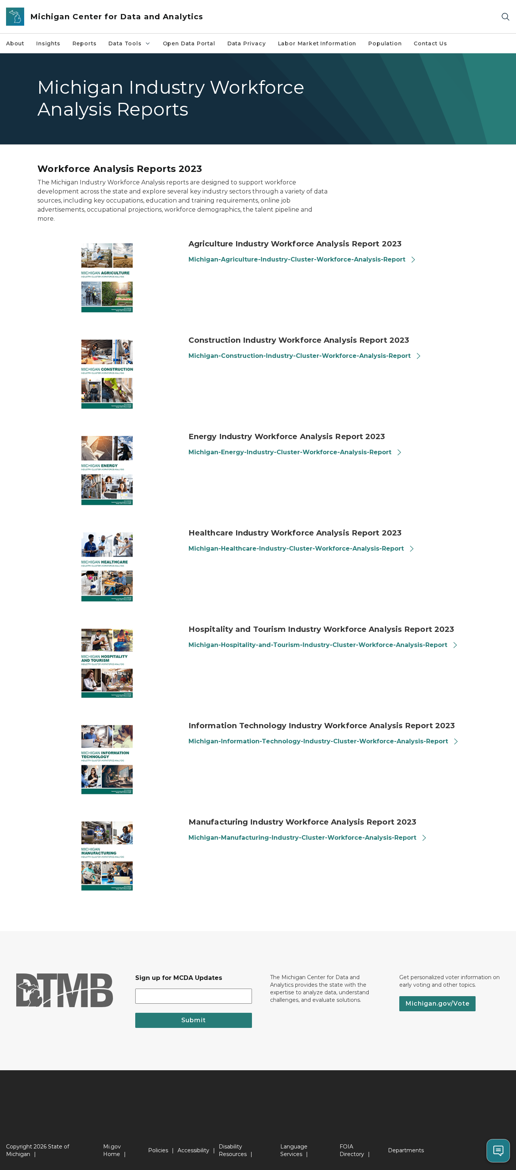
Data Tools (124, 43)
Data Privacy (246, 43)
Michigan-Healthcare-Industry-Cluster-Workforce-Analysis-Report (296, 548)
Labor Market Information (317, 43)
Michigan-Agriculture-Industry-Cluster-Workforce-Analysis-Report (296, 259)
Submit (193, 1020)
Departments (406, 1150)
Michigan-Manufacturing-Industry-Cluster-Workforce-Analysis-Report (302, 837)
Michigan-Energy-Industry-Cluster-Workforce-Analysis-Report (289, 452)
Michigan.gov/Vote (437, 1003)
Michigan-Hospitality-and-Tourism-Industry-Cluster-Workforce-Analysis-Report (317, 644)
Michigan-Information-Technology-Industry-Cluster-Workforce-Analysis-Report (318, 741)
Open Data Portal (189, 43)
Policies (158, 1150)
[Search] (505, 17)
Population (385, 43)
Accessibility (193, 1150)
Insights (48, 43)
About (15, 43)
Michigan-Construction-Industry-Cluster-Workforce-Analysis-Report (299, 355)
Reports (85, 43)
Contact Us (430, 43)
